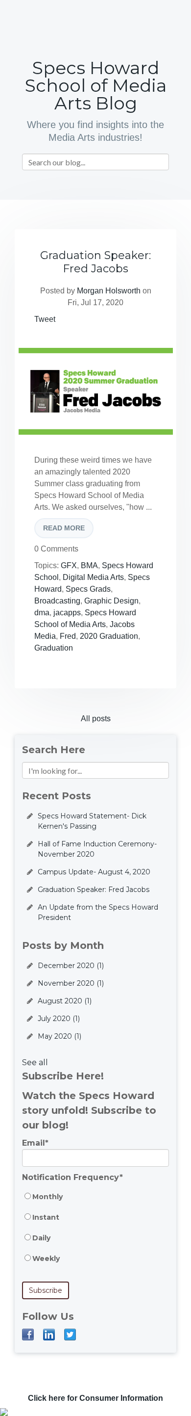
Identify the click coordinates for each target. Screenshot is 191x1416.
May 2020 (59, 1036)
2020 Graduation (109, 636)
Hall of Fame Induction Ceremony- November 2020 (97, 849)
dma (41, 612)
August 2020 (65, 1000)
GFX (69, 565)
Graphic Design (111, 601)
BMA (89, 565)
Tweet (44, 319)
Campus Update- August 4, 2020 (94, 871)
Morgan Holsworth (109, 291)
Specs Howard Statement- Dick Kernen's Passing (92, 821)
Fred (68, 636)
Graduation (53, 648)
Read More (64, 528)
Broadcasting (57, 601)
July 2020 (59, 1018)
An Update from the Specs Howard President (98, 912)
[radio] (95, 1201)
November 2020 (71, 983)
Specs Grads (88, 589)
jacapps (67, 612)
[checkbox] (95, 1232)
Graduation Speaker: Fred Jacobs (95, 262)
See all (35, 1062)
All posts (96, 718)
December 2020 (71, 965)
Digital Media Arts (93, 577)
